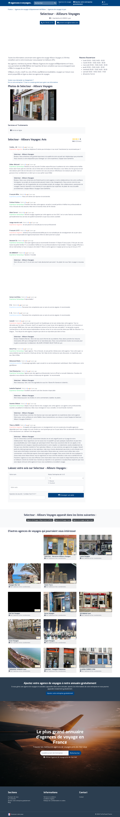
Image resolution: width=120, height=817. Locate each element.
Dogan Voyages (49, 641)
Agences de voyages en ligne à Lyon (83, 520)
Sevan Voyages (14, 641)
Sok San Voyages (14, 613)
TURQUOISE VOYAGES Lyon (17, 669)
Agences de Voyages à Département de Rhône (39, 520)
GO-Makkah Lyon (85, 613)
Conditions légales (49, 799)
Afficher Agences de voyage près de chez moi (61, 757)
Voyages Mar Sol (14, 585)
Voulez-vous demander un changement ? (21, 80)
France (10, 9)
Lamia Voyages (85, 556)
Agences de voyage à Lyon (57, 9)
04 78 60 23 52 (48, 23)
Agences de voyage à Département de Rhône (30, 9)
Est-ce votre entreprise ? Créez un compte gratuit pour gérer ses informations (33, 82)
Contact (81, 797)
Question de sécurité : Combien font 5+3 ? (22, 494)
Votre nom (12, 474)
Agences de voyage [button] (64, 2)
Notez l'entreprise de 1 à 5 (56, 474)
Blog (9, 802)
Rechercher (76, 753)
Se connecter (105, 3)
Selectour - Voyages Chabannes (54, 669)
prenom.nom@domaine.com (68, 23)
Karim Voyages (49, 613)
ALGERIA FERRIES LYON (87, 669)
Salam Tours (48, 585)
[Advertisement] (86, 40)
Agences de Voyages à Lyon (62, 520)
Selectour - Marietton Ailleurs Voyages (57, 556)
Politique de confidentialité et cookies (54, 800)
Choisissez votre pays (16, 814)
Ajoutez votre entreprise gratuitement (82, 3)
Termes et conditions (50, 797)
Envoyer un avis (67, 495)
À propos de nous (13, 797)
